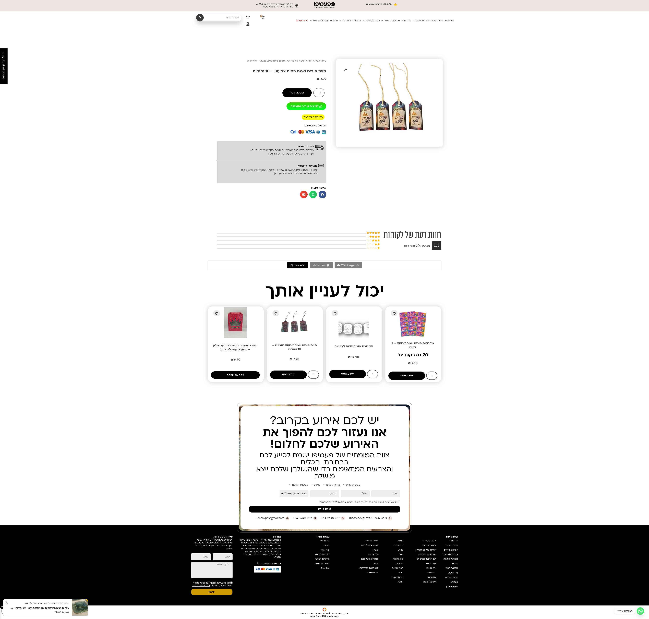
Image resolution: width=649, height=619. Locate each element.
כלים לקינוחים (373, 20)
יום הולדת (431, 563)
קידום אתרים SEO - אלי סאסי (324, 616)
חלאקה (432, 577)
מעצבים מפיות (322, 563)
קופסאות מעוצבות (368, 568)
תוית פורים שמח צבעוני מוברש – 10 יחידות (294, 347)
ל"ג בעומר (398, 559)
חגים (335, 20)
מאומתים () (320, 265)
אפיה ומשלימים (321, 20)
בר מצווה (431, 568)
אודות (326, 545)
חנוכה (400, 581)
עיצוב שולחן (390, 20)
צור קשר (325, 549)
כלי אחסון (373, 554)
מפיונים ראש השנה (452, 568)
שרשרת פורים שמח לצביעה (354, 346)
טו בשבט (398, 545)
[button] (346, 69)
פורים (295, 60)
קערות (454, 582)
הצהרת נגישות (322, 554)
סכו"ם (455, 563)
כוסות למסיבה (450, 559)
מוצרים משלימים (369, 559)
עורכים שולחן (422, 20)
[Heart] (248, 17)
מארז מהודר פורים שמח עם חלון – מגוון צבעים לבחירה (235, 347)
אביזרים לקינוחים (427, 554)
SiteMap (324, 568)
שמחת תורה (397, 577)
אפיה (375, 549)
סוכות (400, 572)
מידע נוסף (406, 375)
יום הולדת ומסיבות (352, 20)
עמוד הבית (320, 60)
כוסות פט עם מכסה (426, 549)
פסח (401, 554)
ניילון (376, 563)
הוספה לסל (297, 92)
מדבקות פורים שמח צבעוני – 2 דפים (413, 345)
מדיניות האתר (322, 559)
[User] (248, 24)
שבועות (399, 563)
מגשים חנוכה (451, 577)
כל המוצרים (302, 20)
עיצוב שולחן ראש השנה (452, 586)
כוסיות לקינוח (429, 545)
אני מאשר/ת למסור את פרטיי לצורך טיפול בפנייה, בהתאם (358, 502)
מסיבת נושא (429, 581)
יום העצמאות (371, 540)
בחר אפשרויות (235, 375)
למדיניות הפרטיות (328, 502)
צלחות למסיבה (450, 554)
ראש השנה (397, 568)
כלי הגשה (406, 20)
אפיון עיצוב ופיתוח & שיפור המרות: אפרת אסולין (325, 613)
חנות (310, 60)
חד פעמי (449, 20)
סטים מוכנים (437, 20)
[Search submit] (200, 17)
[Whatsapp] (640, 611)
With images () (350, 265)
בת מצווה (431, 572)
